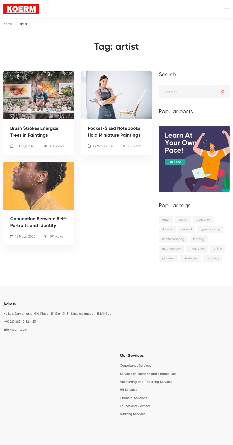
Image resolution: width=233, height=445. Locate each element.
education (203, 219)
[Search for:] (194, 91)
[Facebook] (3, 340)
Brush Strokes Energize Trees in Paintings (34, 132)
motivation (197, 248)
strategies (191, 258)
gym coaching (210, 229)
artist (165, 219)
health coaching (173, 239)
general (186, 229)
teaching (213, 258)
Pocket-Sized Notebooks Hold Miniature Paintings (114, 132)
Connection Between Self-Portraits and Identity (38, 222)
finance (167, 229)
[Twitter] (10, 340)
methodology (171, 248)
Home (7, 24)
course (182, 219)
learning (198, 239)
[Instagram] (17, 340)
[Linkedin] (25, 340)
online (218, 248)
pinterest (168, 258)
